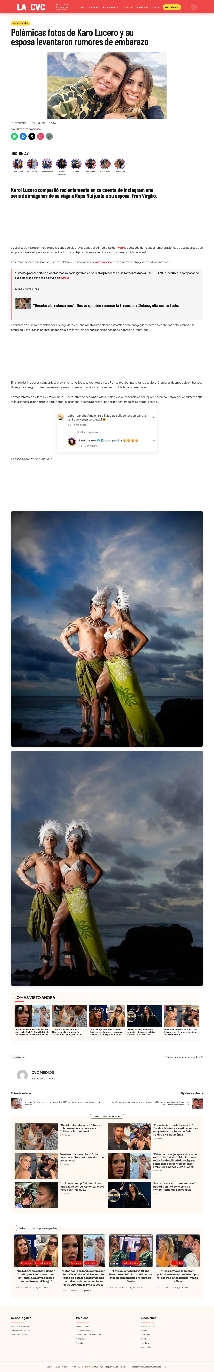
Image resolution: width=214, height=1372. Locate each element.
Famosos (156, 7)
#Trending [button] (170, 7)
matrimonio (103, 262)
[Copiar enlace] (49, 136)
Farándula (94, 7)
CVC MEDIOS (42, 1072)
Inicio (82, 7)
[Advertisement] (98, 222)
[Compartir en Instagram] (40, 136)
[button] (107, 431)
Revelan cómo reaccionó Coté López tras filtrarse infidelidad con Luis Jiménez (180, 1032)
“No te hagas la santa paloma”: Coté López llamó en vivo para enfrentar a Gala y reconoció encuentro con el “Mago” (106, 1033)
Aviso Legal (81, 1343)
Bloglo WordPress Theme (156, 1367)
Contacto (80, 1339)
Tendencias (146, 1343)
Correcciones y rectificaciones (90, 1335)
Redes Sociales (110, 7)
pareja (64, 277)
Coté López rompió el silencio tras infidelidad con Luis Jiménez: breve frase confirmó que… (82, 1186)
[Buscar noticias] (194, 7)
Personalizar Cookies (20, 1331)
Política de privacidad (20, 1327)
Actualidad (142, 7)
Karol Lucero (18, 1057)
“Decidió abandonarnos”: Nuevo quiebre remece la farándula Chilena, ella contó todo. (67, 1033)
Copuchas (146, 1331)
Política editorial (83, 1331)
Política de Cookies (19, 1335)
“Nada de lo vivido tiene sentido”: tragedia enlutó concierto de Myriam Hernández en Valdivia (141, 1033)
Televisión (127, 7)
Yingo (119, 247)
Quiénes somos (83, 1327)
